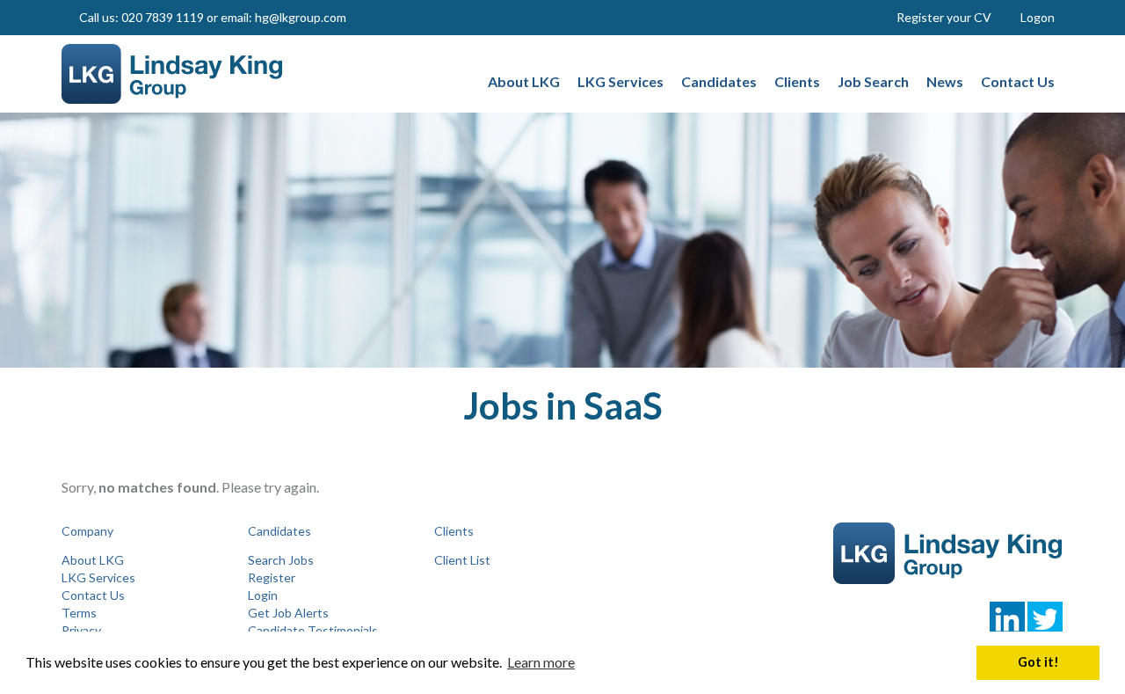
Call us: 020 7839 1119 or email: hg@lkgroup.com (212, 17)
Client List (462, 559)
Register (271, 577)
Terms (79, 612)
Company (87, 530)
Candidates (279, 530)
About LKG (93, 559)
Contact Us (93, 595)
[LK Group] (177, 74)
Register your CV (943, 17)
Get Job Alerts (288, 612)
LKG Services (98, 577)
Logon (1037, 17)
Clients (454, 530)
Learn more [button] (541, 662)
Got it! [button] (1038, 661)
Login (263, 595)
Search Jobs (281, 559)
